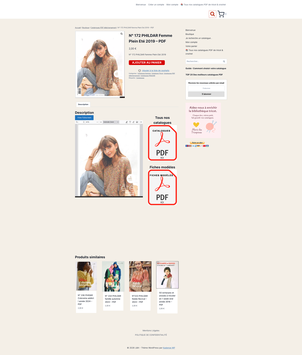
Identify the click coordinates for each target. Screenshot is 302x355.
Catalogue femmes (144, 73)
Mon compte (172, 4)
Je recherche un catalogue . (199, 38)
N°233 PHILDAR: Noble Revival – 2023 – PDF (140, 299)
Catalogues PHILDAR (148, 76)
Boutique (190, 34)
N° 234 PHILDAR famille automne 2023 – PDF (113, 299)
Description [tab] (83, 104)
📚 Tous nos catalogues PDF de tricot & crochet (203, 4)
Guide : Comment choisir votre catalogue (206, 68)
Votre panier (191, 46)
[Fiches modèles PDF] (162, 187)
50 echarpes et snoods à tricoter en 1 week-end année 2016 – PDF (167, 299)
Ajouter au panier (146, 62)
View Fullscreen (84, 117)
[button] (122, 34)
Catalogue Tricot (157, 73)
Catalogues (140, 78)
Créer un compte (156, 4)
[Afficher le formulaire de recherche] (212, 14)
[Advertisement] (127, 229)
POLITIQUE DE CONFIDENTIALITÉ (151, 335)
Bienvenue (141, 4)
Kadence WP (169, 348)
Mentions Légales (151, 330)
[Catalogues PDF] (162, 143)
